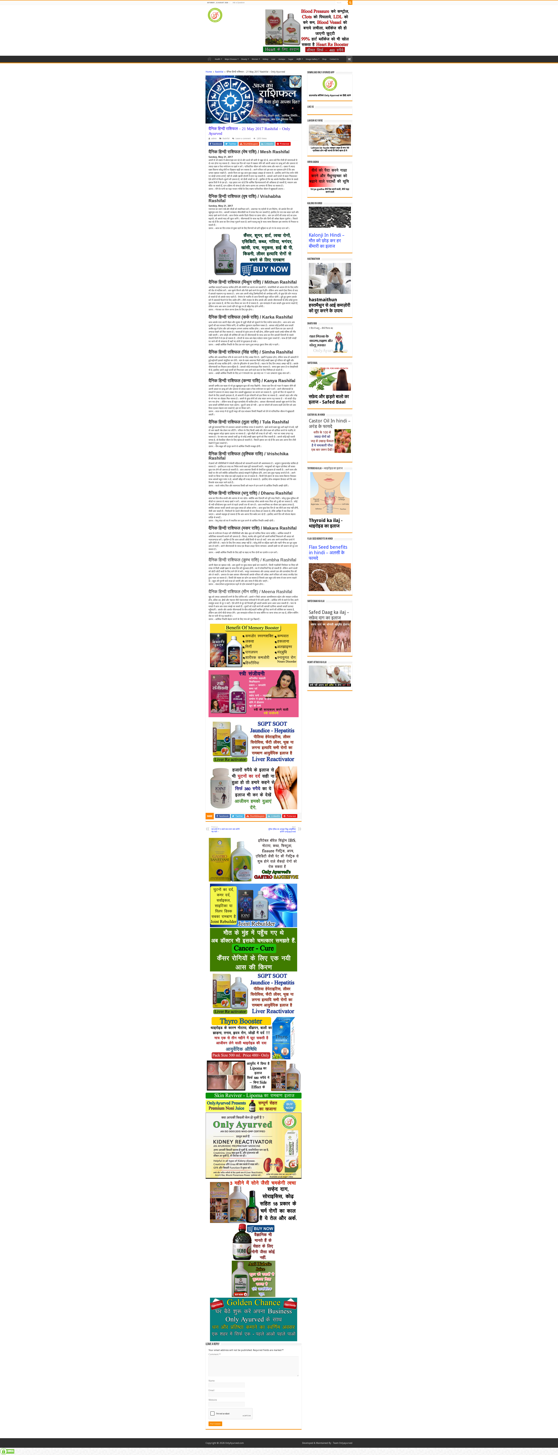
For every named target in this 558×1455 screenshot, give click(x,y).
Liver (273, 59)
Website (213, 1400)
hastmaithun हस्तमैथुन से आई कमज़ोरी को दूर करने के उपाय (329, 305)
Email (211, 1390)
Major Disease (231, 59)
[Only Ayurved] (215, 14)
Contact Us (334, 59)
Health (217, 59)
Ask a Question (239, 3)
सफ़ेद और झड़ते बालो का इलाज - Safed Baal (329, 399)
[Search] (350, 2)
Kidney (265, 59)
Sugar (290, 59)
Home (209, 59)
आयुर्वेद (298, 59)
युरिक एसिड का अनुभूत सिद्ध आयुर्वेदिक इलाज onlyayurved (282, 829)
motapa (282, 59)
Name (212, 1380)
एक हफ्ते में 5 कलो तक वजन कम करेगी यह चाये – (225, 829)
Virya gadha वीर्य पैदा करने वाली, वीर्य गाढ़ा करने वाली (330, 190)
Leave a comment (243, 138)
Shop (324, 59)
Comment (215, 1354)
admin (214, 138)
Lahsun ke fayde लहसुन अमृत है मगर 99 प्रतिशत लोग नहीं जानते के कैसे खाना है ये (330, 149)
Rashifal (219, 71)
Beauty (244, 59)
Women (255, 59)
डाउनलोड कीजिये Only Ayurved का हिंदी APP (330, 95)
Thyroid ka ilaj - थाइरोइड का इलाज (326, 523)
